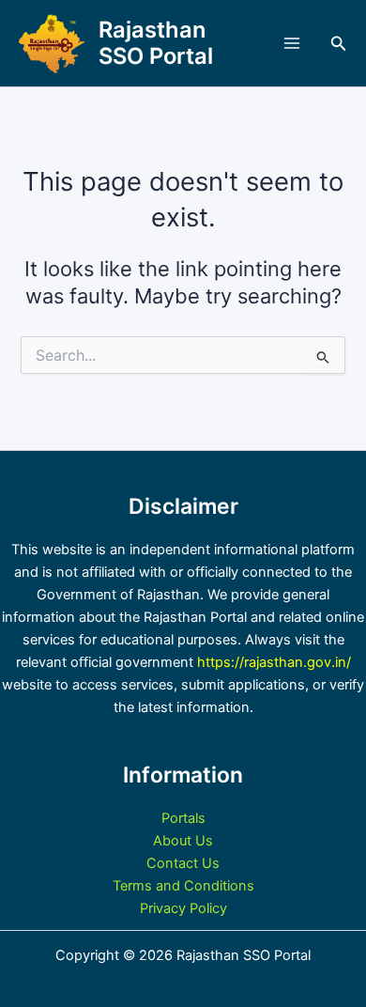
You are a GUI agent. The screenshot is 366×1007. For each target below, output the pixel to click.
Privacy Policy (183, 908)
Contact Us (183, 863)
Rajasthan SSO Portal (156, 43)
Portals (183, 818)
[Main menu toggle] (292, 43)
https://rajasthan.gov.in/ (274, 662)
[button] (338, 43)
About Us (183, 840)
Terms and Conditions (183, 885)
